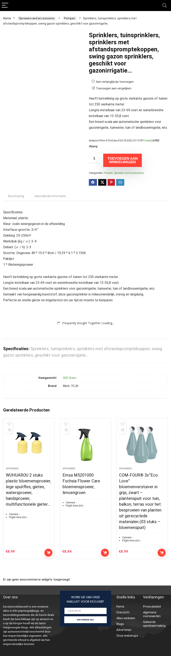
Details (147, 140)
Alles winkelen (125, 618)
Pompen (69, 18)
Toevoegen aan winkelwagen (122, 160)
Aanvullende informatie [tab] (50, 196)
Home (7, 18)
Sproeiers (12, 468)
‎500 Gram (69, 378)
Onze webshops (127, 635)
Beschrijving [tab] (16, 196)
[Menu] (5, 5)
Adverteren (123, 629)
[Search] (165, 5)
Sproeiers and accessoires (37, 18)
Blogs (120, 624)
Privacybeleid (152, 606)
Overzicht (123, 612)
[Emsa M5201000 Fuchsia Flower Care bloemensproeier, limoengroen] (86, 444)
